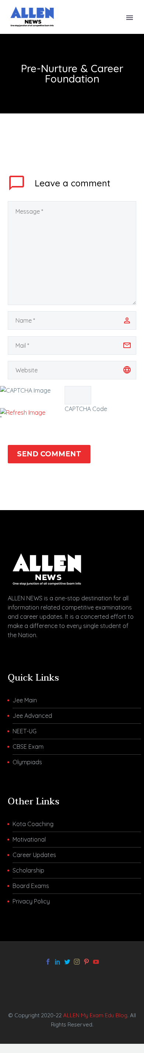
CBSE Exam (28, 746)
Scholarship (28, 870)
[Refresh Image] (22, 412)
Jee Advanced (32, 715)
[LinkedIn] (58, 962)
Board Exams (31, 885)
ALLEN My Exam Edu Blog (95, 1015)
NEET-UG (25, 731)
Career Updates (34, 855)
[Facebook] (48, 962)
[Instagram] (77, 962)
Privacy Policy (31, 901)
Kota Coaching (33, 824)
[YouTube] (96, 962)
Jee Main (25, 700)
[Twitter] (67, 962)
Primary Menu (129, 17)
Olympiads (27, 762)
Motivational (29, 839)
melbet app (15, 970)
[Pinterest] (86, 962)
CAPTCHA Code (86, 409)
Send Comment (49, 454)
